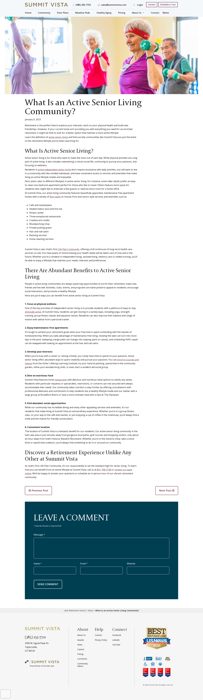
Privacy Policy (101, 640)
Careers (151, 4)
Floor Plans (62, 12)
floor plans (55, 196)
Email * (84, 563)
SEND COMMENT (47, 584)
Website (131, 563)
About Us (136, 12)
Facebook (116, 635)
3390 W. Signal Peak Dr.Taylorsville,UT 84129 (37, 647)
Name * (38, 563)
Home (28, 12)
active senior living (58, 137)
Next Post (165, 490)
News (166, 12)
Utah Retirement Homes (75, 610)
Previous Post (39, 490)
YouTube (116, 644)
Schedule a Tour (168, 4)
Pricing (121, 12)
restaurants (61, 379)
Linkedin (116, 640)
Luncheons (82, 658)
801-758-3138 (104, 469)
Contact (155, 12)
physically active (33, 311)
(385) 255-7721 (35, 636)
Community (44, 12)
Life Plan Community (68, 249)
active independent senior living (54, 169)
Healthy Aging (104, 12)
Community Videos (82, 664)
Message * (39, 534)
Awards (80, 640)
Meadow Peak (82, 12)
